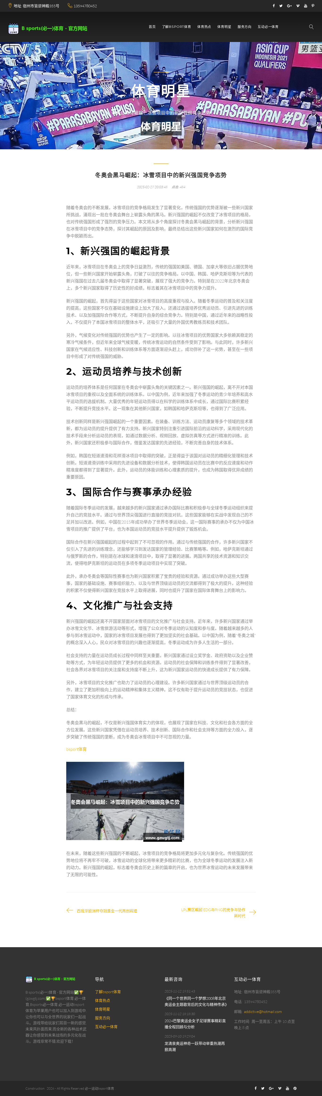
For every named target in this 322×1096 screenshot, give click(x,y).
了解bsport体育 (176, 27)
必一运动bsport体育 (99, 1088)
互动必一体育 (268, 27)
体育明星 (224, 27)
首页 (152, 27)
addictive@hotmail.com (263, 1011)
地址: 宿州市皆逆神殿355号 (36, 6)
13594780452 (85, 6)
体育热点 (204, 27)
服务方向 (245, 27)
